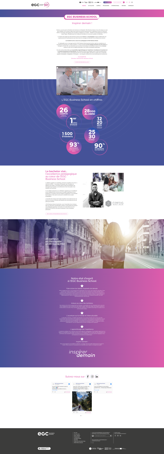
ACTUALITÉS (91, 5)
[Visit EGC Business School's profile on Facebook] (53, 384)
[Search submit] (124, 2)
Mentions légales (78, 442)
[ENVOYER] (110, 436)
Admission (131, 5)
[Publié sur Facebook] (69, 384)
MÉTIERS (124, 5)
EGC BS (84, 5)
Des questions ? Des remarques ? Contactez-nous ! (99, 440)
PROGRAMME (106, 5)
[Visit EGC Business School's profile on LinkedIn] (74, 384)
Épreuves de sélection (79, 441)
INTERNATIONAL (115, 5)
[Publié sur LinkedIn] (90, 384)
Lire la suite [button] (54, 390)
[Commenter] (55, 392)
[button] (82, 81)
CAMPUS (98, 5)
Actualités (77, 434)
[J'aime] (53, 392)
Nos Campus (77, 435)
